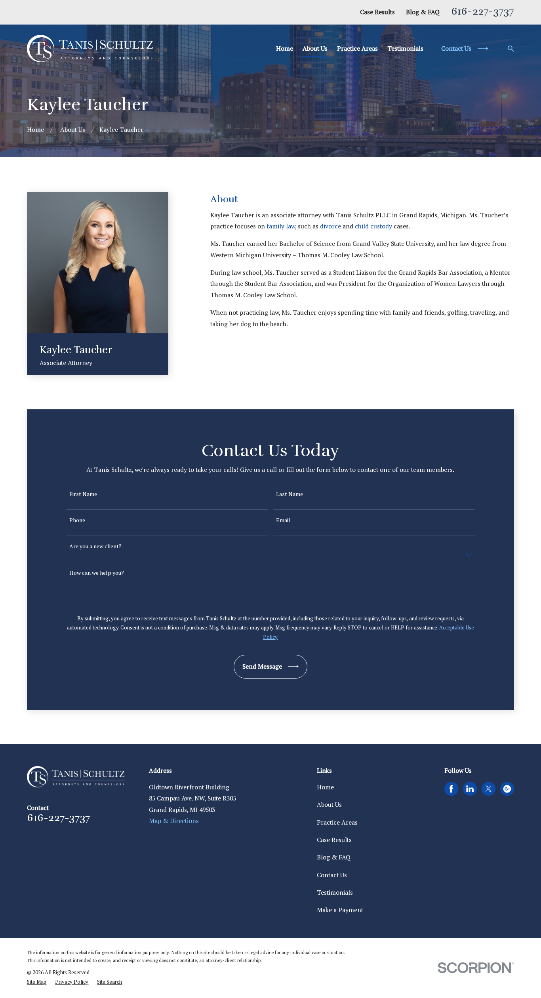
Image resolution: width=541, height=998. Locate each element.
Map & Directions (174, 821)
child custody (373, 226)
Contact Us (332, 875)
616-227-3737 (482, 11)
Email (283, 520)
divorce (330, 226)
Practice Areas (337, 822)
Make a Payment (340, 910)
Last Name (289, 494)
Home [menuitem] (284, 48)
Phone (77, 520)
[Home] (90, 48)
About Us (329, 804)
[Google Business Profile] (507, 789)
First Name (83, 494)
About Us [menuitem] (315, 48)
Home (325, 787)
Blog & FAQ (423, 12)
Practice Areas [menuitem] (357, 48)
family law (281, 226)
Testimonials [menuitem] (405, 48)
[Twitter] (488, 789)
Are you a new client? (95, 546)
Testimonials (335, 892)
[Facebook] (451, 789)
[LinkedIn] (470, 789)
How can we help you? (96, 573)
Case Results (377, 12)
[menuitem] (36, 982)
